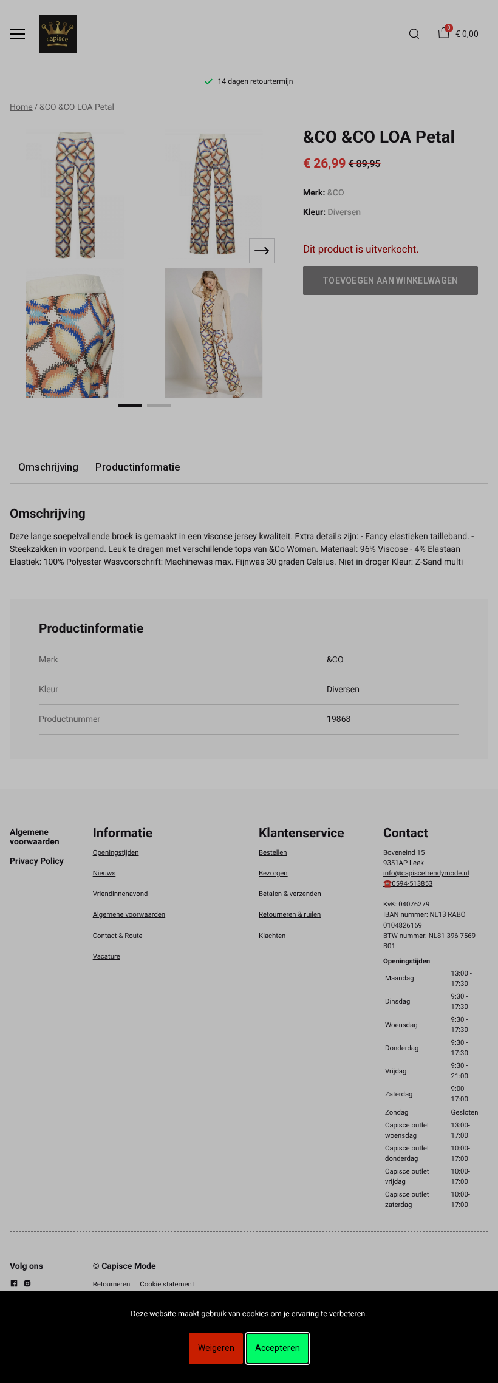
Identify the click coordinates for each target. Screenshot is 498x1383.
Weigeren (216, 1348)
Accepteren (277, 1348)
